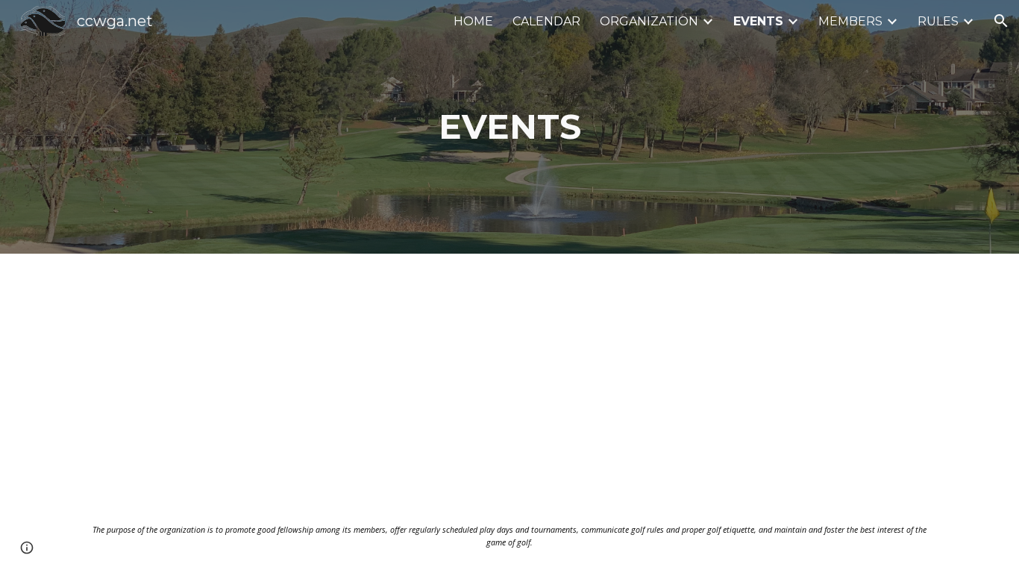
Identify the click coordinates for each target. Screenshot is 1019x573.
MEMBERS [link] (850, 21)
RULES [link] (938, 21)
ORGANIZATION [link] (649, 21)
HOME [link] (473, 21)
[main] (509, 127)
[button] (1001, 21)
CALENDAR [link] (546, 21)
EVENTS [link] (758, 21)
